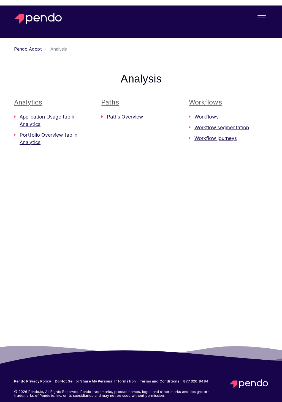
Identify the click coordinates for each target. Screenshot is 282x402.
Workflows (205, 102)
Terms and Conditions (159, 381)
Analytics (28, 102)
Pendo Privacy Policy (32, 381)
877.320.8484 (195, 381)
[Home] (38, 18)
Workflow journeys (215, 138)
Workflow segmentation (221, 127)
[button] (262, 18)
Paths (110, 102)
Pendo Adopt (28, 49)
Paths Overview (125, 117)
